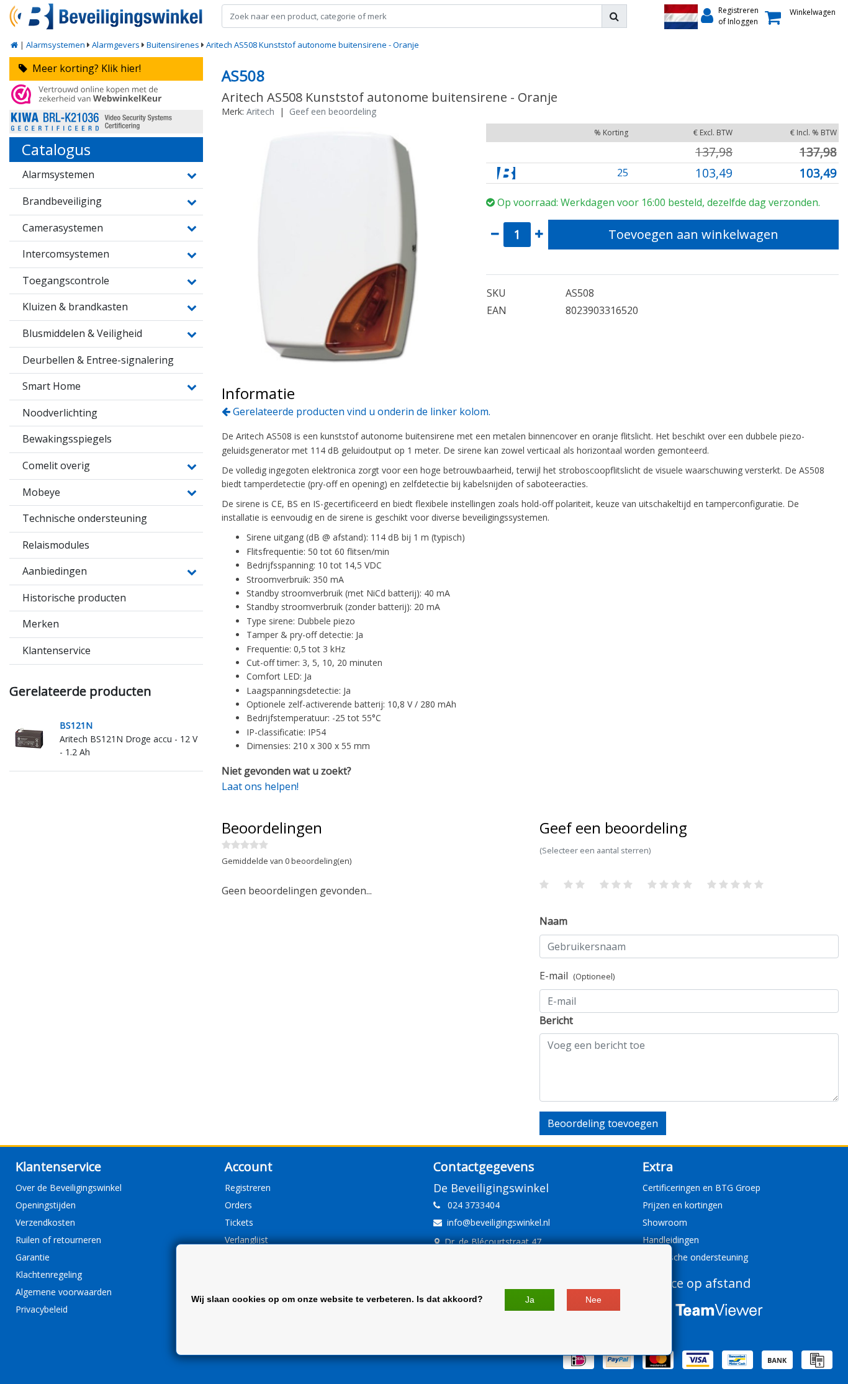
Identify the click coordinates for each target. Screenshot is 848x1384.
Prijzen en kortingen (683, 1205)
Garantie (33, 1257)
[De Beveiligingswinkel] (106, 16)
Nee (593, 1300)
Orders (238, 1205)
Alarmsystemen (55, 44)
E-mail (577, 975)
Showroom (665, 1222)
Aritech (260, 111)
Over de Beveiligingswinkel (69, 1187)
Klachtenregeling (49, 1274)
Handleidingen (671, 1240)
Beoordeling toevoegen (603, 1123)
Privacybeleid (42, 1309)
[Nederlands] (681, 16)
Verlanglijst (246, 1240)
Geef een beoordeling (332, 111)
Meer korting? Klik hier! (84, 68)
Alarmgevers (116, 44)
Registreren (248, 1187)
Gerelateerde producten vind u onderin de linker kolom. (360, 411)
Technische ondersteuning (695, 1257)
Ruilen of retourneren (58, 1240)
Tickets (239, 1222)
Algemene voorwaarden (64, 1292)
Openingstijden (46, 1205)
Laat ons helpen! (260, 786)
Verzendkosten (45, 1222)
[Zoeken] (614, 16)
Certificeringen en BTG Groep (701, 1187)
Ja (530, 1300)
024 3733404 (470, 1205)
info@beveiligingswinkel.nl (498, 1222)
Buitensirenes (173, 44)
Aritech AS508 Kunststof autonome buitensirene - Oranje (312, 44)
